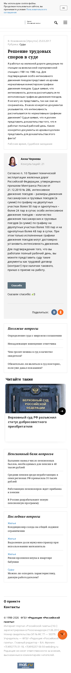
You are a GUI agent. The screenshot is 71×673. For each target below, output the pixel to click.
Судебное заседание (39, 144)
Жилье (12, 523)
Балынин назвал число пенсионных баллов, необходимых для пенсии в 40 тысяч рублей (32, 464)
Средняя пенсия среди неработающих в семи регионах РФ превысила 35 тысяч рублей (33, 478)
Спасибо (16, 285)
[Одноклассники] (60, 312)
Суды (23, 44)
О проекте (12, 601)
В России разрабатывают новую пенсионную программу (28, 501)
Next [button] (62, 411)
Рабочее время (17, 144)
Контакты (12, 607)
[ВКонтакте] (54, 312)
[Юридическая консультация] (13, 22)
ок (63, 8)
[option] (35, 413)
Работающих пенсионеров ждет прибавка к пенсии (35, 490)
